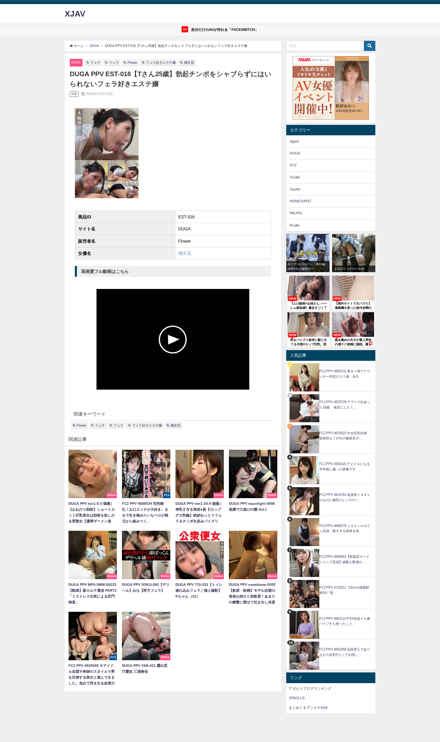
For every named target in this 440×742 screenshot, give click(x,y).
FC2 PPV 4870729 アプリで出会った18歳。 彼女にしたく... (344, 404)
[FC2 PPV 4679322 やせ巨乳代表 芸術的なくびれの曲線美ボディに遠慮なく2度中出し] (330, 425)
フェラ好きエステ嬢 (161, 62)
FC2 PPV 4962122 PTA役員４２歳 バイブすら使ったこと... (346, 621)
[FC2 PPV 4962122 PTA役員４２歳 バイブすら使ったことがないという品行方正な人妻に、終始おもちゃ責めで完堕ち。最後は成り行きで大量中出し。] (330, 611)
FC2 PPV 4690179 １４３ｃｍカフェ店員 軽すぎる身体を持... (344, 528)
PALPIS (296, 213)
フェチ (95, 62)
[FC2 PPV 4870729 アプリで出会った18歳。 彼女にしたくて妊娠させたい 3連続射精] (330, 394)
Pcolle (294, 225)
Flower (132, 62)
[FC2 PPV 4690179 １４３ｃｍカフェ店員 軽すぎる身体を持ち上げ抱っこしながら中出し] (330, 518)
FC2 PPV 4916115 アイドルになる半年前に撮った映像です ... (344, 466)
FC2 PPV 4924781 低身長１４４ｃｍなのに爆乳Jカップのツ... (344, 497)
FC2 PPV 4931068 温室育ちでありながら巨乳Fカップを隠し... (344, 652)
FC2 (293, 165)
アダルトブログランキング (310, 688)
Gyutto (295, 189)
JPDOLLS (297, 698)
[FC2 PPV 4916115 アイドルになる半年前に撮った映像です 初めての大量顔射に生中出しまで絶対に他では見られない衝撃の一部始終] (330, 456)
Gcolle (295, 177)
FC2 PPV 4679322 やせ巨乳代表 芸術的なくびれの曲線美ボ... (344, 435)
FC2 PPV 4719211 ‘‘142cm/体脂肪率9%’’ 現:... (344, 590)
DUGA (76, 62)
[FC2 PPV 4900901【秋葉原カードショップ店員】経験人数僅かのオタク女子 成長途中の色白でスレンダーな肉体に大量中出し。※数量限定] (330, 549)
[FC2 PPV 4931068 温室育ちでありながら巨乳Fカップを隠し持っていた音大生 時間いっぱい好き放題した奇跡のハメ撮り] (330, 641)
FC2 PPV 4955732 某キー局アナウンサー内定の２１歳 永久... (344, 373)
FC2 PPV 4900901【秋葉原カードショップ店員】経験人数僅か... (344, 559)
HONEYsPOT (300, 201)
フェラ (114, 62)
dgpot (294, 141)
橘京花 (189, 62)
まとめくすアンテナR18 (308, 707)
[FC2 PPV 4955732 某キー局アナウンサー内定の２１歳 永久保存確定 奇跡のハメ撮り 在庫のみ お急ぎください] (330, 363)
